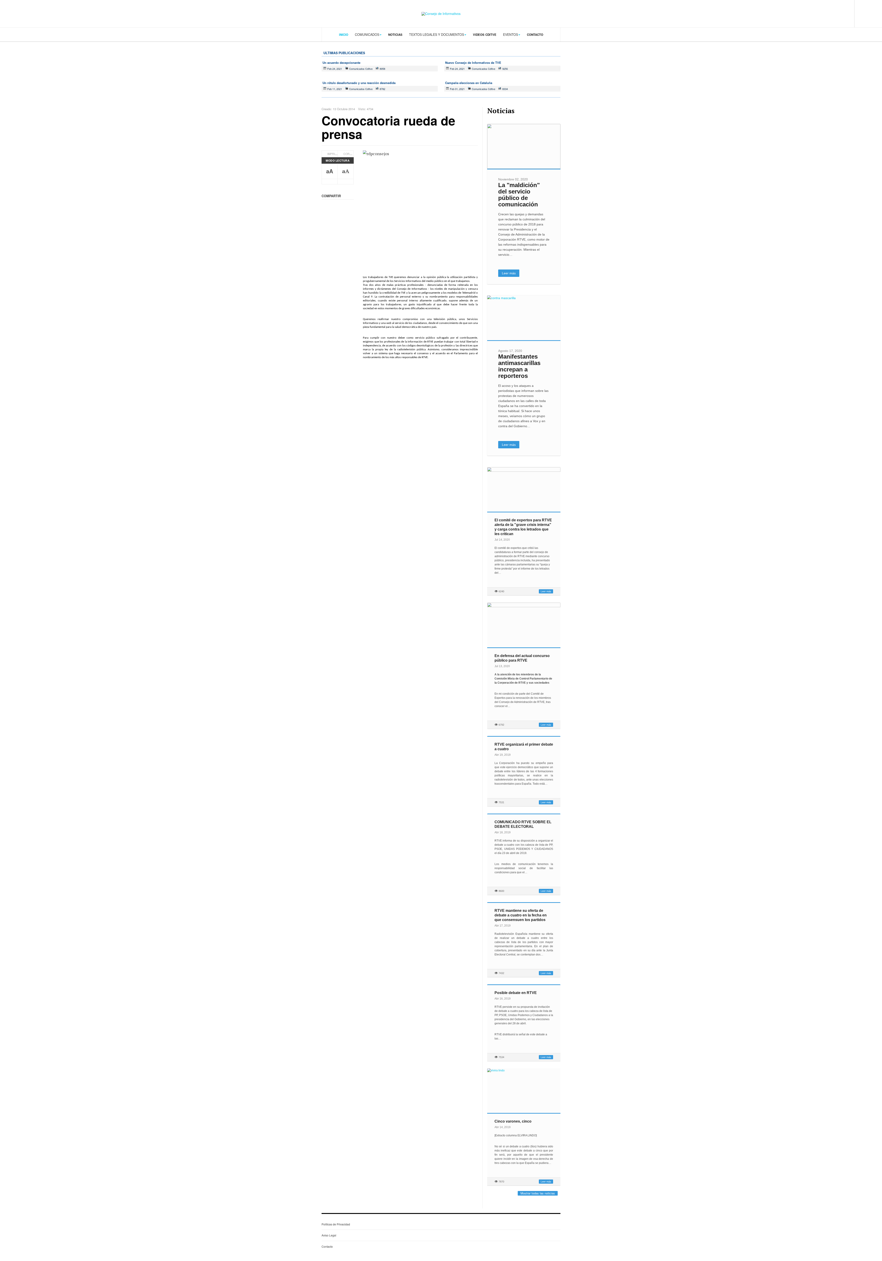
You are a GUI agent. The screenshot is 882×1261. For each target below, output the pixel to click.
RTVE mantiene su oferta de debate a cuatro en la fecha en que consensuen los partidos (521, 915)
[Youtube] (843, 13)
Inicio (343, 34)
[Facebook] (825, 13)
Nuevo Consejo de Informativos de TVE (473, 62)
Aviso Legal (329, 1235)
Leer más (509, 273)
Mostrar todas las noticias (537, 1193)
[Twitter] (834, 13)
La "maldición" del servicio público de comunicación (519, 195)
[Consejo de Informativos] (441, 14)
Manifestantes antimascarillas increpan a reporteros (519, 366)
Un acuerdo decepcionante (341, 62)
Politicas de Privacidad (336, 1224)
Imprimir (334, 154)
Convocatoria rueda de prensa (388, 127)
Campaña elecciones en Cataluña (468, 83)
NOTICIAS (395, 34)
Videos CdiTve (484, 34)
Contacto (535, 34)
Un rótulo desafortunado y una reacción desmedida (359, 83)
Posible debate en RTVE (516, 993)
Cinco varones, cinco (513, 1121)
